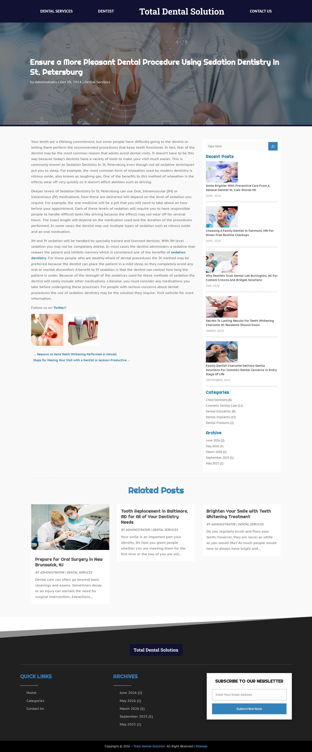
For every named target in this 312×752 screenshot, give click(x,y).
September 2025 (217, 458)
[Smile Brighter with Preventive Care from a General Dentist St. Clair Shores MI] (222, 172)
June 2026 (213, 440)
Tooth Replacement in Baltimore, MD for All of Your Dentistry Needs (154, 516)
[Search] (273, 146)
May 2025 (212, 463)
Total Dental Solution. (150, 746)
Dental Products (217, 423)
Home (32, 692)
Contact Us (261, 11)
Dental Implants (218, 417)
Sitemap (201, 746)
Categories (35, 701)
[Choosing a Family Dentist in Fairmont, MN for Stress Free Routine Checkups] (222, 217)
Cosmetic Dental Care (221, 406)
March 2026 (214, 452)
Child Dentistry (216, 400)
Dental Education (218, 411)
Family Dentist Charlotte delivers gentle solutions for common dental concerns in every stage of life (241, 370)
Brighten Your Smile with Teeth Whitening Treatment (239, 513)
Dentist (106, 11)
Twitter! (59, 307)
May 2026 (212, 446)
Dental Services (56, 11)
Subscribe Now (249, 708)
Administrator (46, 82)
